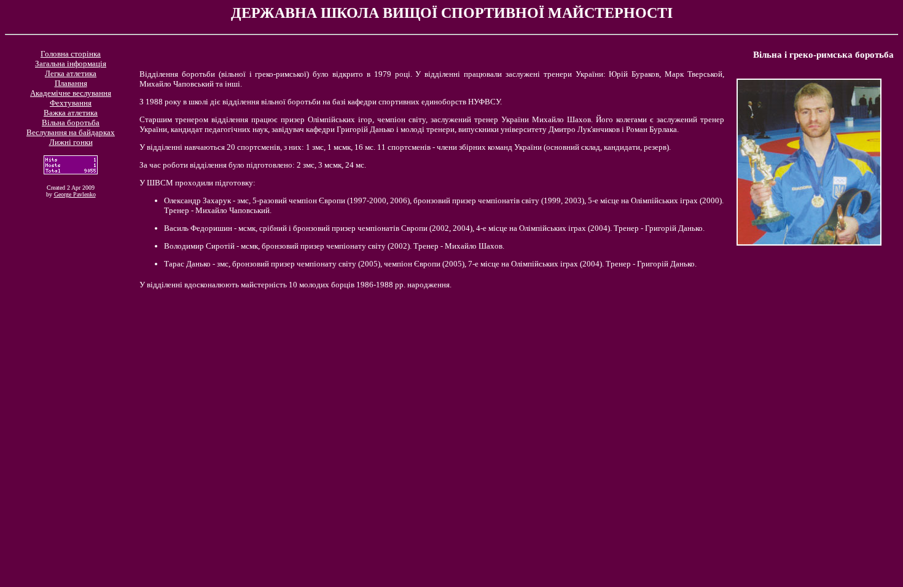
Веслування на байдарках (70, 132)
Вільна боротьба (71, 122)
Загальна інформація (70, 63)
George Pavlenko (75, 194)
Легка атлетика (70, 73)
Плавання (71, 83)
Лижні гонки (71, 142)
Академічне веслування (70, 93)
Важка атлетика (71, 112)
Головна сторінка (71, 53)
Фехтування (71, 102)
